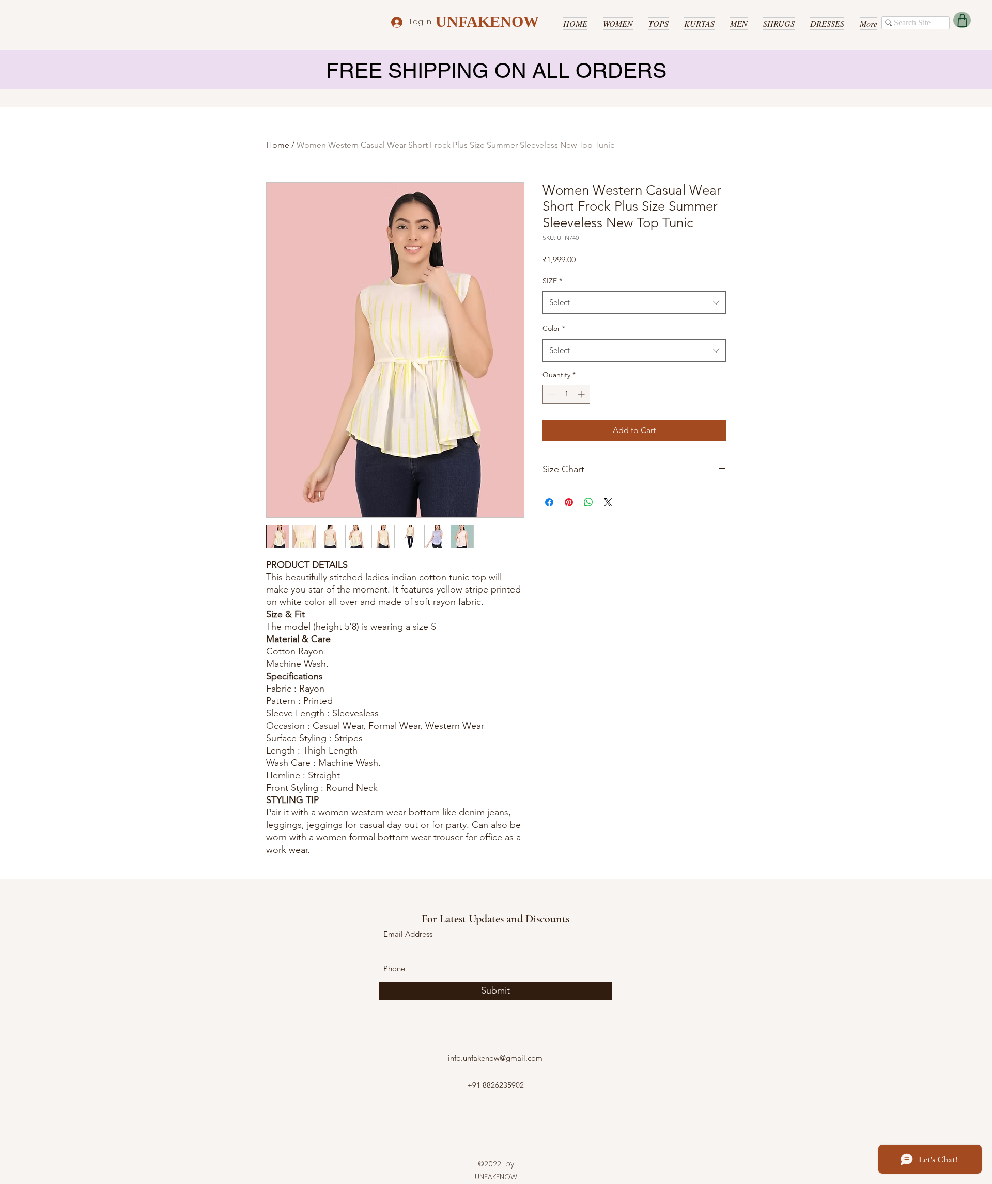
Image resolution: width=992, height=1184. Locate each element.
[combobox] (634, 302)
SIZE (552, 280)
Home (277, 145)
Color (553, 328)
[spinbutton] (566, 394)
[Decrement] (550, 394)
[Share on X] (608, 502)
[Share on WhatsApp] (588, 502)
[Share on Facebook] (549, 502)
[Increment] (582, 394)
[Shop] (962, 20)
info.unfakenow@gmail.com (495, 1058)
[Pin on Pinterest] (569, 502)
